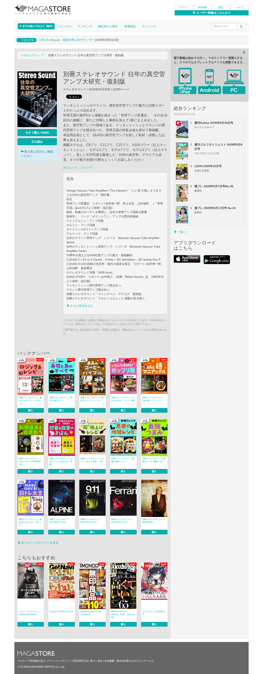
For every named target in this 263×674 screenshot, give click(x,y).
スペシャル (149, 26)
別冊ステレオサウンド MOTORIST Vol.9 (59, 520)
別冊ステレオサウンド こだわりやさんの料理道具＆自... (30, 461)
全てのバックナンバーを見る (39, 542)
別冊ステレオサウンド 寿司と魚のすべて (61, 399)
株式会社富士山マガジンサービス (135, 660)
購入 (30, 410)
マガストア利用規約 (28, 660)
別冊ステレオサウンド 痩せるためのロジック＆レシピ (30, 400)
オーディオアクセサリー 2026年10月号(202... (29, 612)
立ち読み (37, 141)
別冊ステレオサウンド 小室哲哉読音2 (153, 520)
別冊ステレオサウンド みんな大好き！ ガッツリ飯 (122, 399)
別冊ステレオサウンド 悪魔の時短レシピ (122, 460)
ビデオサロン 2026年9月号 (153, 612)
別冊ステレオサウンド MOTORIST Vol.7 (121, 520)
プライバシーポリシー (58, 660)
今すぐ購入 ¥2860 (37, 132)
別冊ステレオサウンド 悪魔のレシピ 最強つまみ (153, 460)
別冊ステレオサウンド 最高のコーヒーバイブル (92, 399)
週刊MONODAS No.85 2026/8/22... (91, 612)
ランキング (84, 26)
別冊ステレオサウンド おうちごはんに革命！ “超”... (92, 460)
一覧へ (181, 231)
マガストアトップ (32, 55)
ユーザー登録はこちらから (213, 12)
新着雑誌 (130, 26)
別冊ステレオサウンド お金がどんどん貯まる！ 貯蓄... (61, 461)
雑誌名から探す (108, 26)
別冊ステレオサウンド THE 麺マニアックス (152, 399)
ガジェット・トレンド (77, 167)
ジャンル (63, 26)
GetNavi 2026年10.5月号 (61, 611)
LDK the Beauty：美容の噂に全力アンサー (66, 39)
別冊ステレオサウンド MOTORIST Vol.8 (90, 520)
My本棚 (202, 7)
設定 (220, 7)
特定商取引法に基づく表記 (88, 660)
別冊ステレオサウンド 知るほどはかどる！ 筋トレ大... (30, 522)
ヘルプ (239, 7)
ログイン (184, 7)
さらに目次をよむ (81, 305)
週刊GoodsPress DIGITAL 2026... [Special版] (123, 614)
